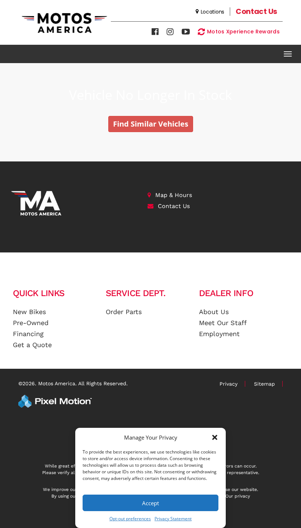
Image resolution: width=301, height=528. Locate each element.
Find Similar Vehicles (150, 124)
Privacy (228, 384)
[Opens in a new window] (155, 31)
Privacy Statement (173, 519)
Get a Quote (32, 345)
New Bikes (29, 312)
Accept (150, 503)
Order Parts (124, 312)
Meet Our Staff (223, 323)
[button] (214, 437)
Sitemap (264, 384)
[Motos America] (74, 203)
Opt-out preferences (130, 519)
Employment (219, 334)
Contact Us (174, 206)
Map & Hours (173, 195)
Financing (28, 334)
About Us (214, 312)
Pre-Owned (30, 323)
